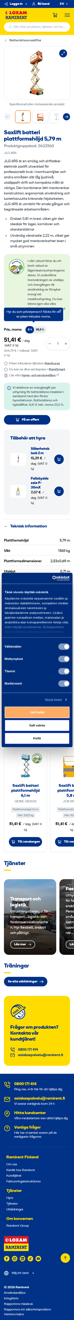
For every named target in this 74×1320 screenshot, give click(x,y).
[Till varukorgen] (59, 459)
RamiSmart (57, 369)
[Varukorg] (55, 15)
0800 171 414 (28, 1050)
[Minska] (49, 343)
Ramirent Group (17, 1225)
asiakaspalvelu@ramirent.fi (40, 1055)
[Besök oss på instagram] (14, 1258)
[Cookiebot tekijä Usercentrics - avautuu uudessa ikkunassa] (52, 578)
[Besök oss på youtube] (38, 1258)
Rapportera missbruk (18, 1304)
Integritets (11, 1298)
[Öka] (65, 343)
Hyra (9, 1198)
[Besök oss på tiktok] (30, 1258)
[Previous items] (7, 116)
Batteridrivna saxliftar (25, 40)
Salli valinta (37, 725)
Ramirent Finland (22, 1157)
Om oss (11, 1164)
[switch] (63, 659)
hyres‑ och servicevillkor (39, 375)
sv (62, 4)
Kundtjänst (14, 1175)
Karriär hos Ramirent (20, 1170)
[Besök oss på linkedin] (22, 1258)
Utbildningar (14, 1209)
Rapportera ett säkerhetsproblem (27, 1309)
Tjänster (14, 1191)
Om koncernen (19, 1219)
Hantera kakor (14, 1314)
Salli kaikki (37, 712)
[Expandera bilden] (63, 53)
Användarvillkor (15, 1293)
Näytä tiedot (53, 699)
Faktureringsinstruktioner (23, 1181)
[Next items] (66, 116)
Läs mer (30, 917)
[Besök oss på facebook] (6, 1258)
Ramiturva (52, 363)
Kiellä (37, 738)
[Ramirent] (16, 15)
